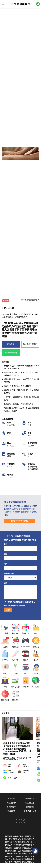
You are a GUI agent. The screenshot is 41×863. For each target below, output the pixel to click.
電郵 (5, 564)
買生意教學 (11, 803)
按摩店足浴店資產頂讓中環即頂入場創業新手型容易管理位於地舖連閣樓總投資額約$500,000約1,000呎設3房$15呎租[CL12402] (17, 748)
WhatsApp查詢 (12, 778)
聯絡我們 (11, 811)
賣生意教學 (11, 807)
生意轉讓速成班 (30, 811)
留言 (5, 583)
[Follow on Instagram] (23, 821)
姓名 (5, 544)
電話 (5, 554)
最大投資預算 (9, 573)
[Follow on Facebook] (18, 821)
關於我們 (30, 807)
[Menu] (3, 4)
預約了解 (10, 344)
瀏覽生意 (11, 798)
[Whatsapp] (35, 851)
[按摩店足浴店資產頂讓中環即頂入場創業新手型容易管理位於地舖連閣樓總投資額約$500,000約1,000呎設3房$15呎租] (17, 728)
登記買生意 (30, 798)
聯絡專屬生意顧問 (30, 344)
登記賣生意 (30, 803)
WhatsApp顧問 (11, 352)
